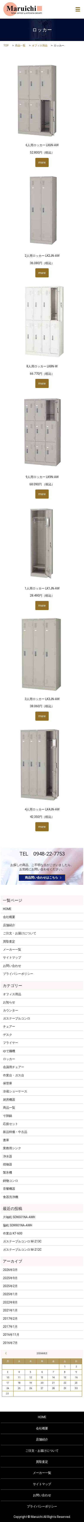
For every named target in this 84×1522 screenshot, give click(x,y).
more (42, 162)
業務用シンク (12, 1148)
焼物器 (7, 1164)
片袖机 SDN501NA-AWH (19, 1217)
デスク (7, 1034)
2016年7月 (10, 1343)
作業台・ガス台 (13, 1075)
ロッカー (9, 1059)
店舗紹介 (9, 925)
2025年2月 (10, 1286)
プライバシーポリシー (18, 973)
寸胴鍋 (7, 1116)
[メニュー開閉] (78, 9)
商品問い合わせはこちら (41, 877)
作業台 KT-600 (12, 1233)
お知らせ (9, 1002)
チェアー (9, 1026)
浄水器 (7, 1156)
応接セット (10, 1124)
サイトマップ (12, 957)
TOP (6, 45)
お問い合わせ (12, 965)
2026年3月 (10, 1270)
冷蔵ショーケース (15, 1091)
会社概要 (9, 917)
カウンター (10, 1010)
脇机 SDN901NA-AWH (17, 1225)
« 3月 (6, 1353)
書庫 (6, 1140)
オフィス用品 (39, 45)
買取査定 (9, 941)
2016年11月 (11, 1334)
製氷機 (7, 1172)
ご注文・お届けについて (19, 933)
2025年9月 (10, 1278)
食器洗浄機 (10, 1197)
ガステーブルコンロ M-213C (22, 1241)
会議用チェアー (13, 1067)
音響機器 (9, 1188)
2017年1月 (10, 1326)
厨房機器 (9, 1099)
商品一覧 (20, 45)
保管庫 (7, 1083)
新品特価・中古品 (15, 1132)
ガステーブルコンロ (16, 1018)
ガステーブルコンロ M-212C (22, 1249)
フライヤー (10, 1042)
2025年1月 (10, 1294)
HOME (7, 909)
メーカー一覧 (12, 949)
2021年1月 (10, 1310)
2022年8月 (10, 1302)
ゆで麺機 (9, 1051)
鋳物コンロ (10, 1180)
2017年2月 (10, 1318)
